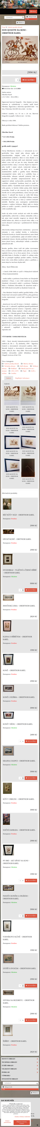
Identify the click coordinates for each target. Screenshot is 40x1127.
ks (20, 80)
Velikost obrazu (9, 1069)
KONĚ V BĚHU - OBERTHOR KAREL (18, 724)
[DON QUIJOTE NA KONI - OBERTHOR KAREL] (20, 50)
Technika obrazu (9, 366)
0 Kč (27, 19)
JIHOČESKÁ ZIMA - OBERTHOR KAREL (19, 606)
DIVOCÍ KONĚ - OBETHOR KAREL (17, 539)
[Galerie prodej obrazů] (20, 8)
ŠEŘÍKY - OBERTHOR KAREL (15, 1041)
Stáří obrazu (24, 366)
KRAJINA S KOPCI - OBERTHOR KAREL (19, 761)
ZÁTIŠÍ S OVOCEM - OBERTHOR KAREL (19, 968)
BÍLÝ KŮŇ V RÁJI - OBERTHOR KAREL (18, 515)
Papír (25, 371)
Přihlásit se (21, 22)
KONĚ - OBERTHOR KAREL (14, 670)
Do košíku (29, 80)
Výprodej (6, 1075)
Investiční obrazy (10, 1079)
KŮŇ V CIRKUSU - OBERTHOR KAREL (18, 799)
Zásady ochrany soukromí (22, 1116)
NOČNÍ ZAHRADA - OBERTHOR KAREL (19, 830)
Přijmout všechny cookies (22, 1122)
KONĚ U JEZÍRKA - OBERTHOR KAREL (19, 697)
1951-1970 (14, 371)
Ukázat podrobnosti (7, 1121)
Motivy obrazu (28, 364)
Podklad (14, 368)
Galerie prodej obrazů (11, 364)
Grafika (13, 373)
